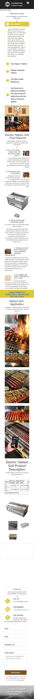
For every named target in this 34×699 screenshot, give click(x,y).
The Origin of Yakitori (19, 64)
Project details (9, 653)
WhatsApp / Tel (10, 645)
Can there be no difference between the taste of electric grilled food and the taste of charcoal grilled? (18, 95)
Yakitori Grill (22, 694)
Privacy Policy (20, 680)
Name (7, 628)
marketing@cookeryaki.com (21, 610)
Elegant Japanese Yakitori (18, 71)
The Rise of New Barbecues (17, 80)
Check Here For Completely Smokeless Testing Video (17, 294)
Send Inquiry (15, 672)
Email (7, 636)
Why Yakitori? (16, 24)
